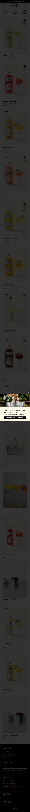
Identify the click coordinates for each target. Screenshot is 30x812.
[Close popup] (28, 392)
